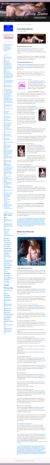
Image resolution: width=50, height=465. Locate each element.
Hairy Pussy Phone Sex (36, 221)
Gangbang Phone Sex (8, 98)
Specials (5, 20)
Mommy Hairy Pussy (42, 451)
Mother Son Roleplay (8, 152)
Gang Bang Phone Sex (8, 261)
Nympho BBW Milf (7, 164)
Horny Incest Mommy (41, 449)
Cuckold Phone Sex (7, 48)
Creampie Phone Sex (8, 85)
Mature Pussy (7, 304)
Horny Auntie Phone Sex (8, 99)
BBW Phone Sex (31, 218)
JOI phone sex (23, 451)
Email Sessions (12, 20)
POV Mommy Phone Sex (26, 453)
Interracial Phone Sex (8, 123)
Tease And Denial (7, 45)
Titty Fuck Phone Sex (8, 204)
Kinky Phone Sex (7, 298)
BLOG (17, 17)
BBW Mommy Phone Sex (38, 219)
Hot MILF (5, 282)
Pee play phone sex (7, 169)
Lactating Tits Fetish (34, 223)
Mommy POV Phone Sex (33, 224)
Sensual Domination (7, 182)
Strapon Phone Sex (7, 194)
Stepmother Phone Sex (8, 192)
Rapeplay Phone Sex (8, 328)
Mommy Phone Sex (38, 445)
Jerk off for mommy (20, 223)
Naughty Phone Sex (7, 160)
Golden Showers (7, 263)
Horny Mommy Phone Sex (33, 222)
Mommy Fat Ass (35, 451)
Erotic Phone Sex (7, 94)
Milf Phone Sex (7, 138)
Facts (21, 17)
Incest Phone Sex (42, 222)
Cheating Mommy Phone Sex (37, 447)
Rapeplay (5, 181)
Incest (8, 282)
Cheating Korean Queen (8, 75)
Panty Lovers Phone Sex (8, 167)
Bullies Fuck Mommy (8, 67)
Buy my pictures (7, 72)
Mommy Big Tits (29, 451)
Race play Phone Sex (8, 178)
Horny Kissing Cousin (8, 104)
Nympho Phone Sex (7, 165)
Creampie (6, 232)
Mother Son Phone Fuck (8, 150)
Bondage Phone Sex (27, 447)
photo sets (6, 177)
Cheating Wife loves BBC (8, 76)
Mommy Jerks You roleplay (23, 224)
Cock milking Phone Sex (8, 81)
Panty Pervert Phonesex (8, 44)
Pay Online (26, 17)
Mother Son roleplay (8, 314)
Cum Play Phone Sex (8, 93)
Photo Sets (12, 17)
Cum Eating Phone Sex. (37, 448)
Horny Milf (6, 271)
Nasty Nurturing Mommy (8, 156)
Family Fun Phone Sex (28, 221)
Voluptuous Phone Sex (8, 208)
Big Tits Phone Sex (7, 63)
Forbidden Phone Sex (24, 449)
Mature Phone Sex (7, 134)
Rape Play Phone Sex (8, 179)
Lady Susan (6, 17)
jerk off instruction (27, 223)
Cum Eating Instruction (8, 90)
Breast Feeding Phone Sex (37, 220)
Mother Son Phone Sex (41, 224)
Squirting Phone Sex (8, 329)
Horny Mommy (8, 278)
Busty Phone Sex (37, 218)
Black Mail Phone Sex (8, 64)
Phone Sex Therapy (7, 176)
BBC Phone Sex (7, 60)
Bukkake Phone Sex (7, 66)
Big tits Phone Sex (29, 220)
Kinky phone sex (7, 128)
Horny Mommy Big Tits (25, 222)
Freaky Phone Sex (7, 97)
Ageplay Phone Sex (30, 219)
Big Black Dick (8, 224)
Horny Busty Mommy (25, 29)
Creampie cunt (7, 234)
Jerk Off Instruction (7, 125)
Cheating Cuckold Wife (8, 73)
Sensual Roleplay (7, 186)
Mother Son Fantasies (30, 452)
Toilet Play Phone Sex (8, 205)
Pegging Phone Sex (7, 170)
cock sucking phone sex (28, 448)
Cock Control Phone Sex (8, 80)
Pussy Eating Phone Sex (29, 225)
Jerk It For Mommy (7, 124)
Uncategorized (21, 219)
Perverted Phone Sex (20, 225)
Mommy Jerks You (32, 445)
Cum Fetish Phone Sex (8, 91)
